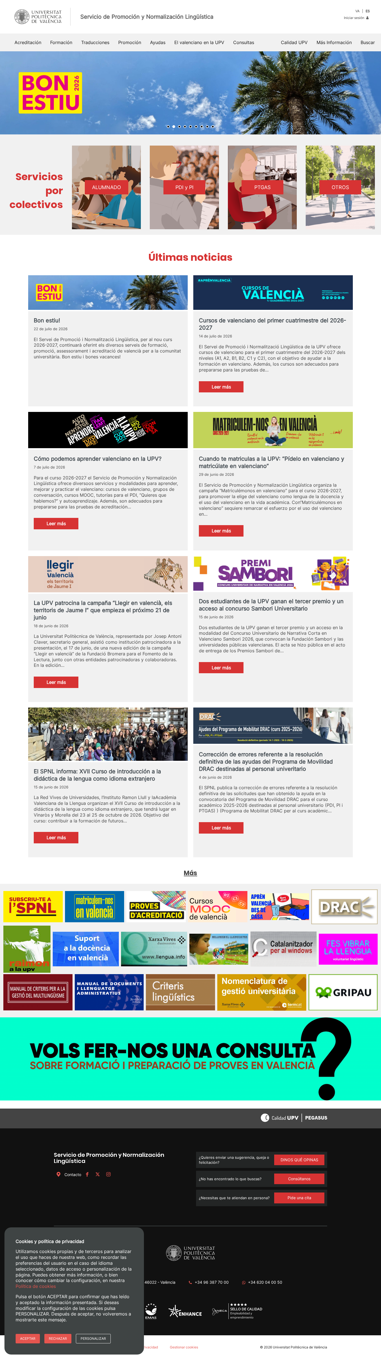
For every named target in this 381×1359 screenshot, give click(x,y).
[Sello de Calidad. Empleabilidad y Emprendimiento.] (237, 1321)
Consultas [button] (243, 42)
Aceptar (27, 1338)
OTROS (340, 190)
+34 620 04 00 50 (265, 1284)
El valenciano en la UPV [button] (199, 42)
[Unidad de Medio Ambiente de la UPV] (151, 1321)
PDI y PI (184, 190)
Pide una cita (299, 1200)
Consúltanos (299, 1181)
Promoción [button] (129, 42)
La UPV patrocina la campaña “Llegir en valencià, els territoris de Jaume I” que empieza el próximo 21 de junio (103, 612)
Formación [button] (61, 42)
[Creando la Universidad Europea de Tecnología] (185, 1319)
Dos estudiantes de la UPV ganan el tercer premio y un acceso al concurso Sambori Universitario (271, 607)
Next (373, 94)
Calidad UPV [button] (294, 42)
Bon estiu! (47, 323)
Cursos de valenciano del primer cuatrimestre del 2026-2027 (272, 327)
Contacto (72, 1177)
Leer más (227, 390)
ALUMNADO (106, 190)
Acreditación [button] (28, 42)
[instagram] (108, 1177)
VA (357, 11)
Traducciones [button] (95, 42)
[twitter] (97, 1177)
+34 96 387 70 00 (212, 1284)
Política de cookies (36, 1286)
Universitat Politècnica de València (300, 1350)
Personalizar (93, 1338)
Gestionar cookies (184, 1350)
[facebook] (87, 1177)
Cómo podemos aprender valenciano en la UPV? (97, 461)
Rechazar (58, 1338)
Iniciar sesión (354, 18)
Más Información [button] (334, 42)
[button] (367, 42)
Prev (7, 94)
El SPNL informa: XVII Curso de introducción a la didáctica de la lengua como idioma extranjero (97, 777)
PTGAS (262, 190)
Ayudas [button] (157, 42)
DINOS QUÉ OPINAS (299, 1162)
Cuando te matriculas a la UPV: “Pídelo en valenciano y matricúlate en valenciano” (271, 465)
